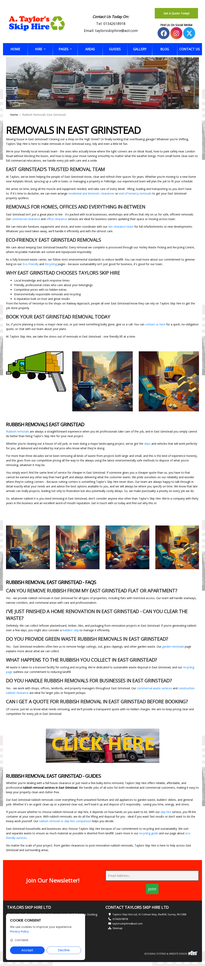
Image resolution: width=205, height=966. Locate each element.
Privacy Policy (19, 931)
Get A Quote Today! (176, 13)
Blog (164, 49)
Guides (115, 49)
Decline (64, 950)
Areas (90, 49)
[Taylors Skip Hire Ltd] (37, 23)
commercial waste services (154, 688)
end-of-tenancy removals (135, 193)
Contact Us (189, 49)
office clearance (56, 219)
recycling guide (148, 833)
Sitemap (118, 928)
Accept (27, 950)
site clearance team (121, 226)
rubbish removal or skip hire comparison (65, 821)
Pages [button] (64, 49)
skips (147, 443)
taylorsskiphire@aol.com (116, 30)
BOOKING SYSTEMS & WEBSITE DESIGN (166, 953)
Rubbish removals (18, 431)
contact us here (155, 324)
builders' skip (70, 630)
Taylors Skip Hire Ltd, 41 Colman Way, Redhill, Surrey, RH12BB (149, 914)
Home (19, 49)
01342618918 (114, 23)
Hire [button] (39, 49)
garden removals (173, 646)
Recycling (51, 264)
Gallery (140, 49)
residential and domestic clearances (91, 193)
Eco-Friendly (30, 264)
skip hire (166, 812)
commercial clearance (26, 219)
